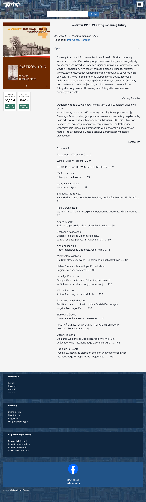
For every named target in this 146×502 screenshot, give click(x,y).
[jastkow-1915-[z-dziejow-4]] (26, 55)
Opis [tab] (57, 48)
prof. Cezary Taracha (78, 39)
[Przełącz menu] (140, 4)
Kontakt (11, 383)
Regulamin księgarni (17, 441)
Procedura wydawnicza (19, 444)
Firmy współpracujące (18, 421)
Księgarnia (13, 418)
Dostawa (12, 386)
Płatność (12, 389)
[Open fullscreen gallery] (47, 86)
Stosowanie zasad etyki (19, 450)
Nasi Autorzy (14, 415)
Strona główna (14, 412)
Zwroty (11, 392)
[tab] (26, 86)
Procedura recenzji (17, 447)
